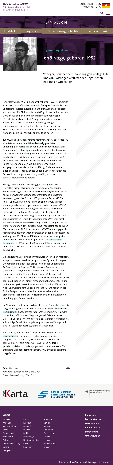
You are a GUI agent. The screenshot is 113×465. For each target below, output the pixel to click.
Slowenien (48, 429)
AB (27, 146)
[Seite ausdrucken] (68, 368)
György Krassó (10, 335)
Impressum (91, 415)
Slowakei (48, 426)
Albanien (6, 419)
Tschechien (49, 433)
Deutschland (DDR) (11, 443)
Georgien (7, 450)
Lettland (27, 426)
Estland (6, 447)
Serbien (47, 422)
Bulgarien (7, 440)
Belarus (6, 429)
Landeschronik (97, 31)
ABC (51, 78)
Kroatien (27, 422)
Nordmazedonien (31, 440)
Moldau (26, 433)
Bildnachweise (92, 427)
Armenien (7, 422)
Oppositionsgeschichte (63, 31)
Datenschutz (92, 423)
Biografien (32, 31)
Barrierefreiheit (93, 419)
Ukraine (47, 436)
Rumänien (27, 447)
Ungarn (47, 50)
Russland (48, 419)
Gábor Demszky (36, 143)
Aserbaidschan (9, 426)
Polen (25, 443)
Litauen (26, 429)
